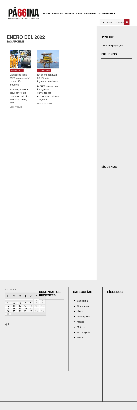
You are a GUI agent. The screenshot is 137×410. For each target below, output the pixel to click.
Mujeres (69, 13)
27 (25, 311)
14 (31, 305)
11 (14, 305)
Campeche (57, 13)
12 (20, 305)
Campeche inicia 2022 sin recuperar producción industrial (20, 79)
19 (20, 308)
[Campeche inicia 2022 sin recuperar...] (20, 59)
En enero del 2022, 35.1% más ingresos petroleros (47, 78)
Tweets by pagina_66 (112, 45)
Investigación (105, 13)
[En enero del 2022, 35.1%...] (48, 59)
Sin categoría (83, 332)
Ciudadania (90, 13)
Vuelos (80, 337)
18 (14, 308)
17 (8, 308)
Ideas (79, 13)
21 (31, 308)
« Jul (7, 324)
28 (31, 311)
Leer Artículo (16, 106)
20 (25, 308)
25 (14, 311)
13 (25, 305)
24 (8, 311)
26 (20, 311)
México (46, 13)
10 (8, 305)
